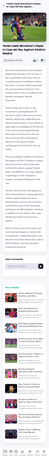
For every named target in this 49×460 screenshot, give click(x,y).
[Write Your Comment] (40, 266)
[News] (4, 5)
